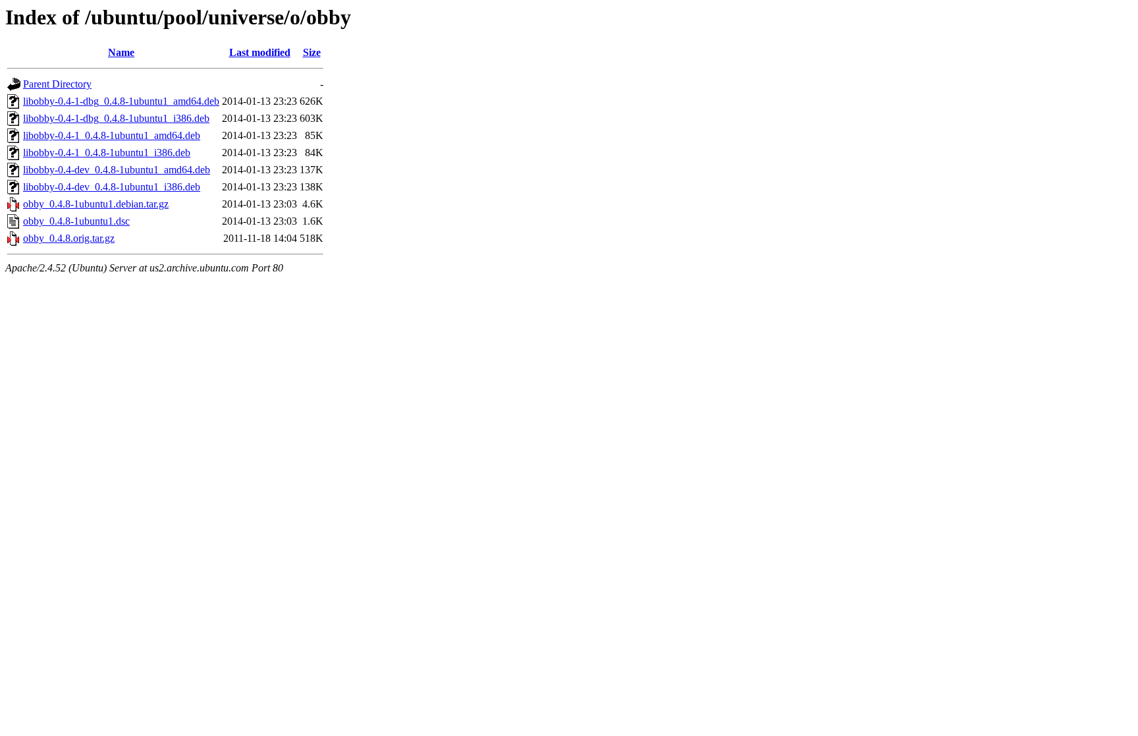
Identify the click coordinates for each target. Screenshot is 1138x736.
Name (121, 52)
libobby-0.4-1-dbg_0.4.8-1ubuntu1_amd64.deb (121, 101)
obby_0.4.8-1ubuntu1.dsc (76, 221)
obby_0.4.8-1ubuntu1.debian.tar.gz (96, 204)
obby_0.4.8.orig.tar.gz (69, 238)
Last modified (259, 52)
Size (312, 52)
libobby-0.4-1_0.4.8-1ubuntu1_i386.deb (106, 152)
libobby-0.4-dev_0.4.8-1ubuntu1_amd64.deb (116, 169)
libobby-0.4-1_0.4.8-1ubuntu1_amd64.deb (111, 135)
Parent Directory (57, 84)
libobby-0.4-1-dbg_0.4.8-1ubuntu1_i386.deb (116, 118)
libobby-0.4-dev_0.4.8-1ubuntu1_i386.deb (111, 186)
